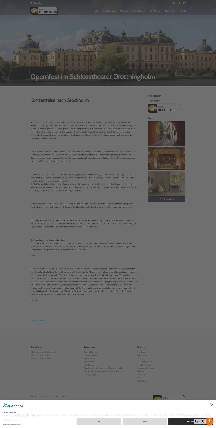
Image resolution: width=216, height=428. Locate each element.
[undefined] (209, 421)
